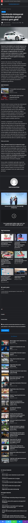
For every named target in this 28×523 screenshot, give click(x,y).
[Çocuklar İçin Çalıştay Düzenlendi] (5, 409)
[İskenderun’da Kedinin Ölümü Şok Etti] (5, 384)
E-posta (3, 314)
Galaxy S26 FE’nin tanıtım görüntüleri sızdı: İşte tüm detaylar (21, 261)
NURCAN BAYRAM (6, 22)
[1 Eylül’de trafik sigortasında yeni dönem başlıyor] (5, 460)
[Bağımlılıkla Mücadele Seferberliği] (5, 366)
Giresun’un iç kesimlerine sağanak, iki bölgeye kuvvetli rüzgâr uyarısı (17, 402)
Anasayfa (4, 9)
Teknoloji (9, 9)
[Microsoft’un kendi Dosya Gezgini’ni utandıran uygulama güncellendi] (7, 271)
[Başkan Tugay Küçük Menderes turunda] (5, 397)
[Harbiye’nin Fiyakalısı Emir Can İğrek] (5, 348)
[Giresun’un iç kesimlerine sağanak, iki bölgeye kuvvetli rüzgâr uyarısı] (5, 403)
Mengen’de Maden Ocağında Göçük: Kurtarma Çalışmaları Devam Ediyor (17, 428)
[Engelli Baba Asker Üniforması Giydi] (5, 390)
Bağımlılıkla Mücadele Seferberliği (15, 365)
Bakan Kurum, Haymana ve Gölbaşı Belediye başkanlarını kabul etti (17, 447)
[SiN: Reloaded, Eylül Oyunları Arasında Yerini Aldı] (5, 97)
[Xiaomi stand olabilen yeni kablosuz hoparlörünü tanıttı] (7, 237)
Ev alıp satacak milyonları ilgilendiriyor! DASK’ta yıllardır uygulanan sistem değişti (17, 415)
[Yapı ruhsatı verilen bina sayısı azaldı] (5, 360)
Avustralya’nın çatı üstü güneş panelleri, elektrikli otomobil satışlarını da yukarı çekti (7, 262)
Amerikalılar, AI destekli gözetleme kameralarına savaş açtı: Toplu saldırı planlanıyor (20, 244)
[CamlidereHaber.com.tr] (14, 4)
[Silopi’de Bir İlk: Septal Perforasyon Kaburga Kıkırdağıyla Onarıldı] (5, 441)
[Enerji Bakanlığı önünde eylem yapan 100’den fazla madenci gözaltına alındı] (5, 434)
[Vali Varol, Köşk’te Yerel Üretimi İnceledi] (5, 422)
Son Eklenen (14, 336)
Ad (2, 309)
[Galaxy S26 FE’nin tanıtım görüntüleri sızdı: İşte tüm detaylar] (21, 254)
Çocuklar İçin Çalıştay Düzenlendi (15, 408)
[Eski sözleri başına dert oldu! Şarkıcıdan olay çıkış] (5, 378)
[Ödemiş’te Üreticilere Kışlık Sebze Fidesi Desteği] (5, 372)
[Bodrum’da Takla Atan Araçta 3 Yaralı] (5, 454)
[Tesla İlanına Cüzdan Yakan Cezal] (21, 271)
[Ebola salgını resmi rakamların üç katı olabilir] (5, 342)
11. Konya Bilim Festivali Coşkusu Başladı (11, 1)
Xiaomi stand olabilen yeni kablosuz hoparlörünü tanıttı (6, 243)
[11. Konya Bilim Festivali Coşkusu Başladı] (5, 90)
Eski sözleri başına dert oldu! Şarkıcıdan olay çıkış (17, 377)
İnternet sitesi (4, 319)
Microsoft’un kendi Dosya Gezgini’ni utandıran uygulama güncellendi (6, 278)
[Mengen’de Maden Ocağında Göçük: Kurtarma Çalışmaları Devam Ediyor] (5, 428)
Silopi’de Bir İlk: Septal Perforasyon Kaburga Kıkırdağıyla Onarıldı (15, 441)
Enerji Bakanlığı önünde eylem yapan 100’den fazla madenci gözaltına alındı (17, 434)
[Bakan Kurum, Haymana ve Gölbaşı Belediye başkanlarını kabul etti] (5, 447)
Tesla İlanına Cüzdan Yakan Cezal (20, 277)
